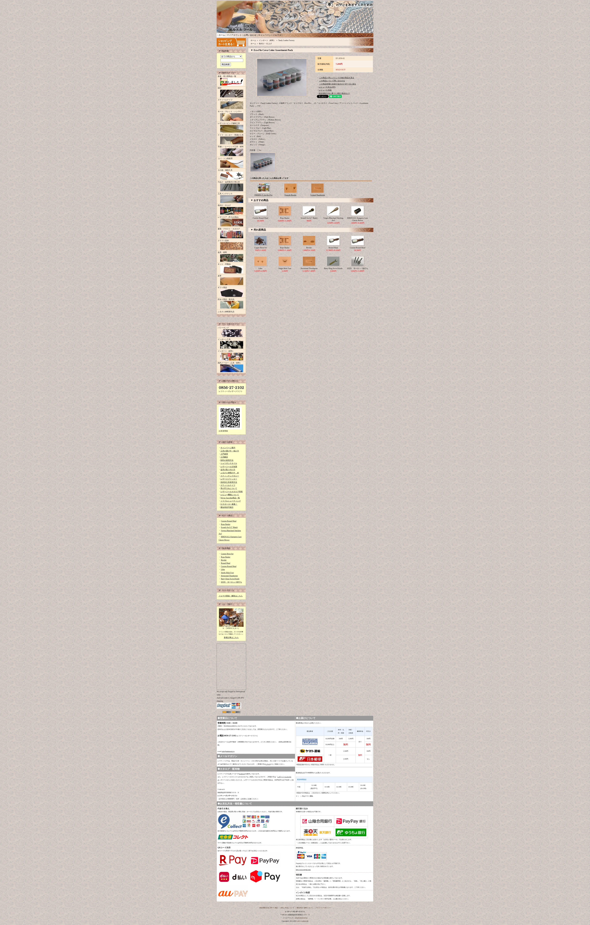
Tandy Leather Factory (286, 40)
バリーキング (223, 328)
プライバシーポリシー (323, 908)
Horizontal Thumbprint (229, 576)
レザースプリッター (228, 479)
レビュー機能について (229, 495)
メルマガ (277, 35)
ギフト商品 (222, 287)
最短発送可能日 (226, 507)
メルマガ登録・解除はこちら (231, 596)
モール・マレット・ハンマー (230, 111)
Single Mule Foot (227, 573)
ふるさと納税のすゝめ (229, 473)
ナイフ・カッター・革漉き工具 (231, 135)
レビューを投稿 (325, 90)
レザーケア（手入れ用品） (229, 217)
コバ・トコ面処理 (225, 158)
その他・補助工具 (225, 170)
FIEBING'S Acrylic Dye (263, 195)
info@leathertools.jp (228, 751)
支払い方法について (287, 908)
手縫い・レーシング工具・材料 (231, 147)
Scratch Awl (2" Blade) (229, 527)
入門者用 (224, 454)
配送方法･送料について (305, 908)
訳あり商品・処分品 (226, 299)
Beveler (223, 560)
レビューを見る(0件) (327, 87)
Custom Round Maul (228, 521)
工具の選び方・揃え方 (229, 451)
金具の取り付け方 (227, 470)
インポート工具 (224, 339)
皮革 (219, 276)
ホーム (222, 35)
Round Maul (225, 563)
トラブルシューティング (230, 501)
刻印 (219, 88)
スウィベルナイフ (225, 100)
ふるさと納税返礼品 (226, 312)
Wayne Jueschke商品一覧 (230, 498)
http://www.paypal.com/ (303, 869)
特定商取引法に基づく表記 (269, 908)
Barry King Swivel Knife (230, 579)
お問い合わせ (250, 35)
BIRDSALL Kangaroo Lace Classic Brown (357, 219)
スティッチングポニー (229, 476)
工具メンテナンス (225, 194)
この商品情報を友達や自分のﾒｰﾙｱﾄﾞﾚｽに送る (337, 84)
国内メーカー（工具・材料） (230, 363)
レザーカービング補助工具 (229, 123)
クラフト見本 (223, 241)
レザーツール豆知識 (228, 466)
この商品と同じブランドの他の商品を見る (336, 78)
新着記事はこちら (231, 637)
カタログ (242, 774)
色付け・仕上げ (224, 205)
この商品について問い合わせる (332, 81)
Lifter (223, 569)
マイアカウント (234, 35)
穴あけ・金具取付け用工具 (229, 182)
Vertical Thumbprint (317, 195)
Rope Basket (225, 524)
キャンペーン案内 (227, 448)
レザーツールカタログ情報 (231, 492)
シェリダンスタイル (228, 463)
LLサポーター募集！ (228, 504)
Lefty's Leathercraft (302, 921)
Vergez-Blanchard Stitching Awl (333, 219)
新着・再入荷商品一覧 (227, 76)
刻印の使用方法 (226, 460)
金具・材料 (222, 252)
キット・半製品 (224, 264)
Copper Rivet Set (227, 554)
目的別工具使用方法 (228, 482)
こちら (268, 764)
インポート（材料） (226, 351)
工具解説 (224, 457)
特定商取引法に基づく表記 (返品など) (334, 93)
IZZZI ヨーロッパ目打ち (231, 582)
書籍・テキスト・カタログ (229, 229)
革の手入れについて (228, 488)
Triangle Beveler (290, 195)
